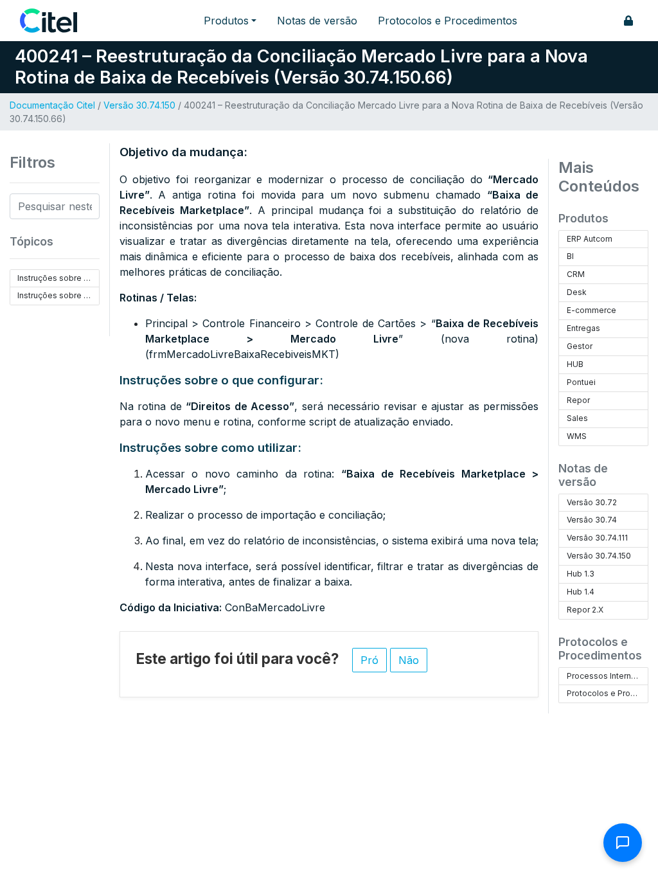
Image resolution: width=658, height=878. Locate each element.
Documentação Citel (52, 105)
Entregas (583, 328)
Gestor (579, 346)
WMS (577, 436)
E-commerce (591, 310)
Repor (578, 400)
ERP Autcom (589, 239)
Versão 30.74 (592, 519)
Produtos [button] (226, 20)
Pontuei (581, 382)
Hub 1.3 (580, 573)
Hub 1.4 (580, 591)
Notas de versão (317, 20)
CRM (576, 274)
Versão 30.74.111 (597, 537)
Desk (577, 292)
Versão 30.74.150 (139, 105)
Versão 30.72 (592, 502)
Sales (577, 418)
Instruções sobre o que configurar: (58, 278)
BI (570, 256)
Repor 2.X (585, 609)
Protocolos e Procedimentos (447, 20)
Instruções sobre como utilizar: (58, 295)
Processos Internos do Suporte (607, 676)
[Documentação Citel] (56, 20)
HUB (575, 364)
